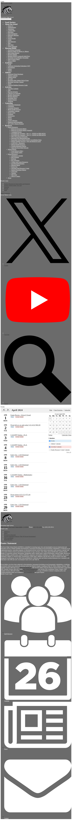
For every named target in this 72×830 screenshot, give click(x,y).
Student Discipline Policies (18, 170)
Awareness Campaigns (14, 50)
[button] (11, 24)
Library (10, 69)
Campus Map (11, 30)
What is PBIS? (12, 61)
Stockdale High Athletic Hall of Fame (18, 80)
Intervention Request (13, 53)
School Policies (12, 149)
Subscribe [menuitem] (67, 410)
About (9, 178)
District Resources (13, 127)
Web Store (11, 45)
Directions (10, 32)
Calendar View (66, 435)
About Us (10, 26)
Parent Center (11, 112)
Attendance (11, 29)
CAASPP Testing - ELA (19, 435)
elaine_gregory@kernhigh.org (28, 571)
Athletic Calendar (12, 75)
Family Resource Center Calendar (60, 450)
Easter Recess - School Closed (21, 415)
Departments (11, 67)
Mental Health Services (14, 109)
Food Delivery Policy (17, 151)
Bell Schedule (15, 157)
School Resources (13, 154)
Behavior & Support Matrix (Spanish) (21, 130)
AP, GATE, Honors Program (16, 124)
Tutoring (13, 173)
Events (53, 441)
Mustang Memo (15, 165)
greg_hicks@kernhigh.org (30, 569)
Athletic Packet (12, 77)
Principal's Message (13, 35)
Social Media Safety (16, 152)
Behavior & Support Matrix (19, 129)
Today (50, 435)
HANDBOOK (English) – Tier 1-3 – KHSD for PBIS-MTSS (28, 133)
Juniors (10, 117)
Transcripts (14, 171)
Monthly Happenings (13, 95)
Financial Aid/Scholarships (15, 122)
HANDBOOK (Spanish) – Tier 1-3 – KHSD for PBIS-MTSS (28, 135)
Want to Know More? (14, 59)
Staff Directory (12, 41)
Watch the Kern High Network (19, 148)
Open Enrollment (12, 33)
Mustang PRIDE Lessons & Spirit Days (19, 56)
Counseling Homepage (14, 105)
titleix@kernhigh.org (25, 567)
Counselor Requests (13, 108)
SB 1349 (10, 79)
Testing (10, 70)
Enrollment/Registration (17, 163)
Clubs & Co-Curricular (14, 93)
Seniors (10, 119)
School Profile (12, 38)
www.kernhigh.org (29, 572)
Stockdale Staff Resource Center (20, 168)
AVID (9, 64)
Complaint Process (16, 132)
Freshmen (10, 114)
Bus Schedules (15, 160)
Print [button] (50, 410)
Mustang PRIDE (12, 54)
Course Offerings (12, 120)
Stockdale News (12, 98)
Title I (9, 43)
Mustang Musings (13, 96)
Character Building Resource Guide (18, 85)
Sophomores (11, 116)
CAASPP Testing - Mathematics (21, 475)
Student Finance (12, 100)
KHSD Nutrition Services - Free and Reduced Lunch (26, 141)
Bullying (13, 159)
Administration (12, 27)
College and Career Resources (19, 162)
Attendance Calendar (17, 155)
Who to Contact (15, 176)
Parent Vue (14, 167)
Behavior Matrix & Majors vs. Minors (18, 51)
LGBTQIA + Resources (18, 143)
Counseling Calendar (13, 111)
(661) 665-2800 (37, 527)
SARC (10, 40)
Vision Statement (12, 46)
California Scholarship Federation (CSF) (19, 66)
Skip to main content (6, 3)
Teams (9, 83)
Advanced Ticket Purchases (15, 74)
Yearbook (10, 101)
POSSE (10, 37)
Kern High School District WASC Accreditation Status (26, 140)
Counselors (11, 106)
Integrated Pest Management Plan (20, 138)
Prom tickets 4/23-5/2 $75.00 (20, 495)
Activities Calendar (13, 88)
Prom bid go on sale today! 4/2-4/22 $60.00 (25, 425)
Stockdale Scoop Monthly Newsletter (18, 58)
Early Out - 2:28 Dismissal (19, 455)
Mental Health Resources (18, 144)
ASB (9, 90)
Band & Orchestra (13, 92)
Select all (68, 452)
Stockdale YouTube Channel (16, 82)
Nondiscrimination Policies (18, 146)
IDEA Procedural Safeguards (19, 136)
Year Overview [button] (58, 410)
